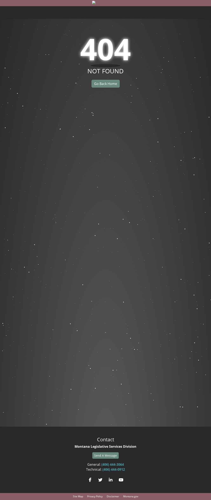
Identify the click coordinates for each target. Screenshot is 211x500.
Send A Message (105, 455)
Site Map (78, 496)
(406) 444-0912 (113, 469)
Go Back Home (105, 83)
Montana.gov (130, 496)
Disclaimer (113, 496)
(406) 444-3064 (112, 464)
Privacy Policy (95, 496)
